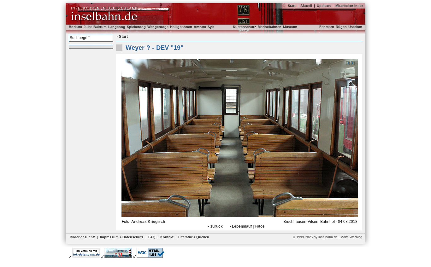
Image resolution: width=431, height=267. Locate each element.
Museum (290, 27)
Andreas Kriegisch (148, 221)
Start (292, 6)
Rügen (341, 27)
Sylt (211, 27)
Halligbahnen (181, 27)
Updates (324, 6)
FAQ (152, 237)
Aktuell (306, 6)
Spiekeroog (136, 27)
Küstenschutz (244, 27)
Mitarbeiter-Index (349, 6)
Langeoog (116, 27)
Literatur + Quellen (193, 237)
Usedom (355, 27)
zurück (216, 226)
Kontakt (167, 237)
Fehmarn (326, 27)
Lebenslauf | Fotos (248, 226)
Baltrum (100, 27)
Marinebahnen (269, 27)
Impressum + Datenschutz (122, 237)
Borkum (75, 27)
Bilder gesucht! (82, 237)
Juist (88, 27)
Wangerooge (157, 27)
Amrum (200, 27)
